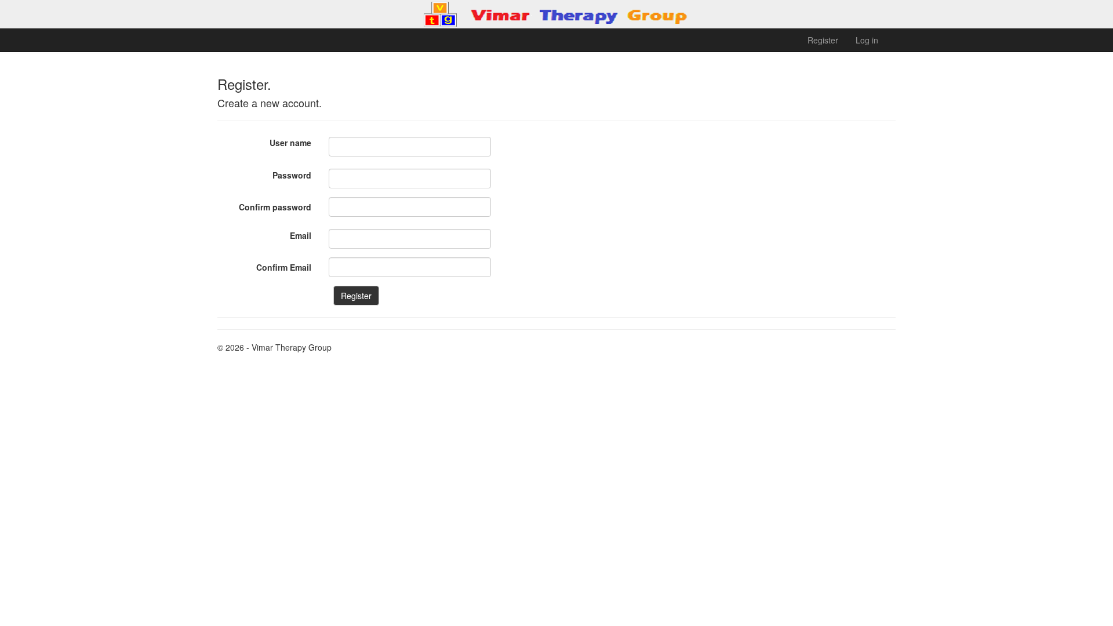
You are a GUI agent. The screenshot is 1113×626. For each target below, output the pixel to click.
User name (290, 142)
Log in (867, 40)
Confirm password (275, 207)
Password (291, 175)
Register (823, 40)
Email (300, 235)
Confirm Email (283, 267)
